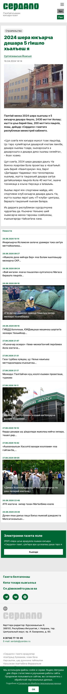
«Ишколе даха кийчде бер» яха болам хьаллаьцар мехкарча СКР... (31, 259)
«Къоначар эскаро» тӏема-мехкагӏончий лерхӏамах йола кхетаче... (32, 346)
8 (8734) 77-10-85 (13, 638)
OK (33, 689)
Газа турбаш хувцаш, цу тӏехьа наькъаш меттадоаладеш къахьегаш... (25, 361)
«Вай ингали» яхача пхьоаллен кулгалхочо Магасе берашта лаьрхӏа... (32, 274)
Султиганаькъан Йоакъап (18, 56)
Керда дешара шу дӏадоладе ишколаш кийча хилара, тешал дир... (33, 433)
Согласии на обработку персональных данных (39, 683)
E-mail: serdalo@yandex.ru (16, 641)
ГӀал (60, 17)
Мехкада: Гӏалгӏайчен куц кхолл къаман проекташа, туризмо (32, 376)
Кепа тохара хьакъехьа (19, 582)
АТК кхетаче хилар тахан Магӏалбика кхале (28, 504)
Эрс (60, 11)
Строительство (14, 30)
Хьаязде (33, 552)
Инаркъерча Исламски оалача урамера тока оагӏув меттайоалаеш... (32, 244)
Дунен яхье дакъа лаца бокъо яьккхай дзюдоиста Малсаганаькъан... (31, 517)
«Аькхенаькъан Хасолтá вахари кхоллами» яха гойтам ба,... (29, 448)
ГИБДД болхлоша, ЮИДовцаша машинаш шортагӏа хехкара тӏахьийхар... (31, 331)
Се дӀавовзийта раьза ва (20, 588)
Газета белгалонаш (16, 576)
